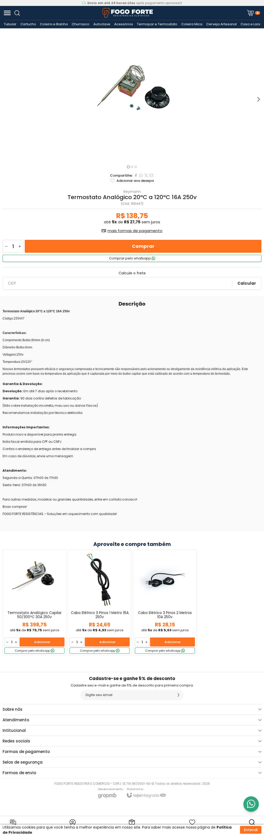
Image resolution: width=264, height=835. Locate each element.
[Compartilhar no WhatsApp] (141, 175)
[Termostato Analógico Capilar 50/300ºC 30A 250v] (34, 602)
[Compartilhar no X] (146, 175)
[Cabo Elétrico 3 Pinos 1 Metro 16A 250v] (99, 602)
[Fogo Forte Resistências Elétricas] (128, 13)
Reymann (132, 191)
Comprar (143, 246)
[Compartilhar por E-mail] (151, 175)
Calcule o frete (132, 273)
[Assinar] (178, 695)
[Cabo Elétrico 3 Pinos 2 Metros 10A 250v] (164, 602)
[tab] (128, 166)
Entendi (251, 829)
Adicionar (42, 642)
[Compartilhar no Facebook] (136, 175)
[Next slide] (258, 99)
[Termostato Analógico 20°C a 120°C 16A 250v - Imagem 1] (132, 99)
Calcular (246, 283)
